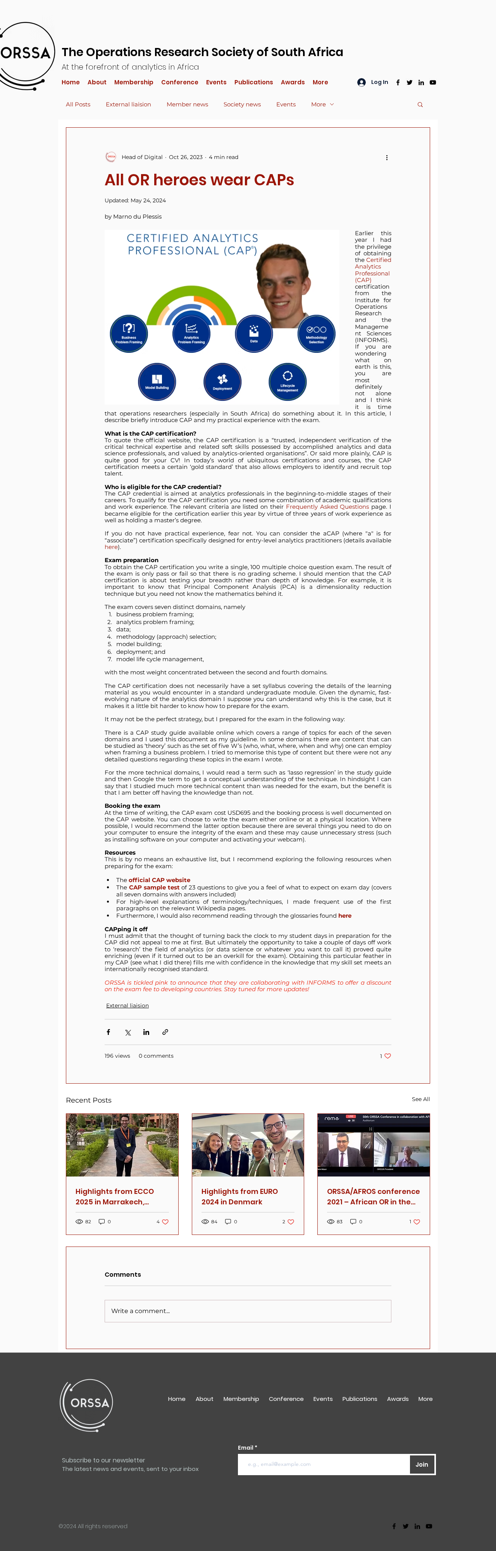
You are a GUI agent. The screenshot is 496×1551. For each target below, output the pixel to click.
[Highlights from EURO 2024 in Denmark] (248, 1145)
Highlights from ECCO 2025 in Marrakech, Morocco (115, 1197)
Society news (242, 104)
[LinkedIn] (421, 82)
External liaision (128, 104)
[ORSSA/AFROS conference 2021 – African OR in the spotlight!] (374, 1145)
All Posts (78, 104)
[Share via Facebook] (108, 1032)
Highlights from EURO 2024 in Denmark (240, 1197)
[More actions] (386, 157)
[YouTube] (433, 82)
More (318, 104)
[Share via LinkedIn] (146, 1032)
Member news (187, 104)
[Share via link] (165, 1032)
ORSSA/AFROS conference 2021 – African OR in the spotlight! (373, 1197)
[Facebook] (398, 82)
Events (286, 104)
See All (421, 1099)
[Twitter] (409, 82)
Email (246, 1447)
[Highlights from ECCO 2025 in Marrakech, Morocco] (122, 1145)
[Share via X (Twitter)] (127, 1032)
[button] (420, 104)
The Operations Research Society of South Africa (202, 52)
